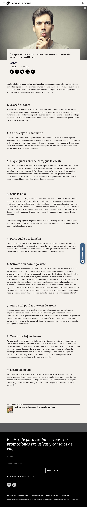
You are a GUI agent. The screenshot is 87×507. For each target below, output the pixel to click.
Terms (46, 267)
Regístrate (63, 261)
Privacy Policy (53, 267)
